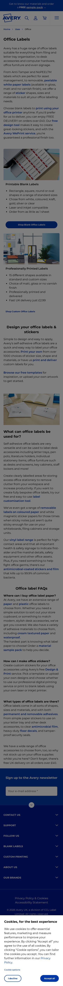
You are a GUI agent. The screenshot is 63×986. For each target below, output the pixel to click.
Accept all (49, 978)
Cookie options (12, 969)
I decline (13, 978)
